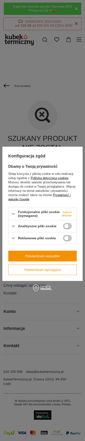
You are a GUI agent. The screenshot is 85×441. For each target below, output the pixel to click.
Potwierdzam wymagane (42, 270)
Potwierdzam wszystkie (42, 256)
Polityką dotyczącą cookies (49, 178)
